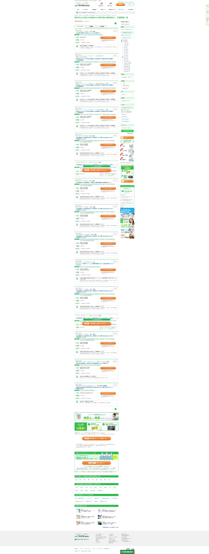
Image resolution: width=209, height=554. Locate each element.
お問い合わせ (98, 541)
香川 (97, 479)
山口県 (124, 41)
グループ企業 (99, 548)
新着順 (91, 26)
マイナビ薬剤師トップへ (100, 534)
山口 (93, 479)
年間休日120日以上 (124, 116)
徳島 (101, 479)
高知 (109, 479)
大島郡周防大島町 (127, 63)
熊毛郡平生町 (100, 490)
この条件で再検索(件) (127, 551)
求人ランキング (121, 9)
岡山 (76, 479)
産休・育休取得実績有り (79, 498)
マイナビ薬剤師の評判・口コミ (126, 541)
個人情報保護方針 (106, 548)
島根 (88, 479)
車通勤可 (96, 501)
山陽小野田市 (92, 490)
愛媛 (105, 479)
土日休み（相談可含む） (125, 119)
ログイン (130, 4)
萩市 (91, 487)
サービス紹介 (85, 9)
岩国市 (105, 487)
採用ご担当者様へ (121, 2)
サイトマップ (98, 542)
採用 (94, 548)
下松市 (100, 487)
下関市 (76, 487)
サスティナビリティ (88, 548)
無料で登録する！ (97, 463)
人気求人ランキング (112, 538)
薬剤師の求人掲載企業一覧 (113, 541)
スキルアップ (89, 498)
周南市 (86, 490)
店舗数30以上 (96, 498)
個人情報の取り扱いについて (100, 538)
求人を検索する (131, 9)
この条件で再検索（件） (127, 130)
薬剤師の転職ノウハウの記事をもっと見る (110, 527)
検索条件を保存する (130, 133)
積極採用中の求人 (103, 501)
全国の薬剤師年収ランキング (126, 538)
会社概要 (76, 548)
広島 (80, 479)
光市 (110, 487)
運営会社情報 (111, 542)
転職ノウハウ (103, 9)
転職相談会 (94, 9)
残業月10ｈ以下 (89, 501)
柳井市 (76, 490)
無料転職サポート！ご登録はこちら (96, 438)
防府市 (95, 487)
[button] (115, 31)
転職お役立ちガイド (112, 9)
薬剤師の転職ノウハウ (125, 534)
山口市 (86, 487)
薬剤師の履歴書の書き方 (125, 535)
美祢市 (81, 490)
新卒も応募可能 (114, 498)
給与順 (102, 26)
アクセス (81, 548)
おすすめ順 (80, 26)
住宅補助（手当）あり (79, 501)
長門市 (114, 487)
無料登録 (120, 4)
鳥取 (84, 479)
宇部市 (81, 487)
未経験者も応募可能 (105, 498)
